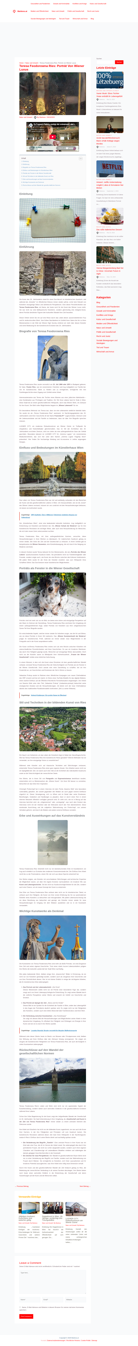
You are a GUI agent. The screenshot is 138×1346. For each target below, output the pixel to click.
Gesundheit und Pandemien (40, 4)
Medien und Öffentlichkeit (40, 11)
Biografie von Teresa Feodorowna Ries (34, 167)
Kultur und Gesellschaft (98, 4)
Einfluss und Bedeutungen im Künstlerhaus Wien (37, 170)
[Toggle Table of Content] (80, 158)
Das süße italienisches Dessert (109, 230)
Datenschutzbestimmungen (56, 1340)
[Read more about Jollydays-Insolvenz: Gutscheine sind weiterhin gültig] (29, 1208)
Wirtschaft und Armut (80, 19)
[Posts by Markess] (97, 99)
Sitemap (94, 1340)
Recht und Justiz (93, 11)
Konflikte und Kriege (80, 4)
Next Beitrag (85, 1186)
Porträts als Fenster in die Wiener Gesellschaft (37, 173)
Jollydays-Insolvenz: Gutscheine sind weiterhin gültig (27, 1218)
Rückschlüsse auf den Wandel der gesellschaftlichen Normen (41, 185)
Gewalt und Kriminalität (61, 4)
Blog (92, 19)
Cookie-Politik (85, 1340)
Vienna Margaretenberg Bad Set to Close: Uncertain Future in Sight (109, 271)
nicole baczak (108, 141)
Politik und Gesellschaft (75, 11)
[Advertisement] (69, 37)
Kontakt (43, 1340)
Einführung (26, 164)
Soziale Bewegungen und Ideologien (43, 19)
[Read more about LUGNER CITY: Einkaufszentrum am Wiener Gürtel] (76, 1209)
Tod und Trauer (64, 19)
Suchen (99, 59)
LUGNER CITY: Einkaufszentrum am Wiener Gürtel (74, 1220)
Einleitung (26, 161)
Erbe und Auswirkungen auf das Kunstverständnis (38, 179)
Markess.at (22, 11)
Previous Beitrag (21, 1186)
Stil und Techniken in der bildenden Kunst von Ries (38, 176)
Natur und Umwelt (58, 11)
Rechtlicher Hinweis (73, 1340)
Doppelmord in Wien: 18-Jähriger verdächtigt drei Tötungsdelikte (52, 1218)
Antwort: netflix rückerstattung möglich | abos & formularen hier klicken (109, 185)
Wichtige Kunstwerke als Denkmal (33, 182)
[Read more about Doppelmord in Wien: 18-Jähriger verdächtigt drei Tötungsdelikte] (52, 1208)
